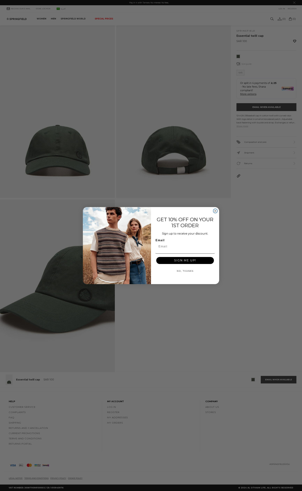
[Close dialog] (215, 211)
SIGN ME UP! (185, 260)
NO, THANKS (185, 271)
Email (160, 240)
